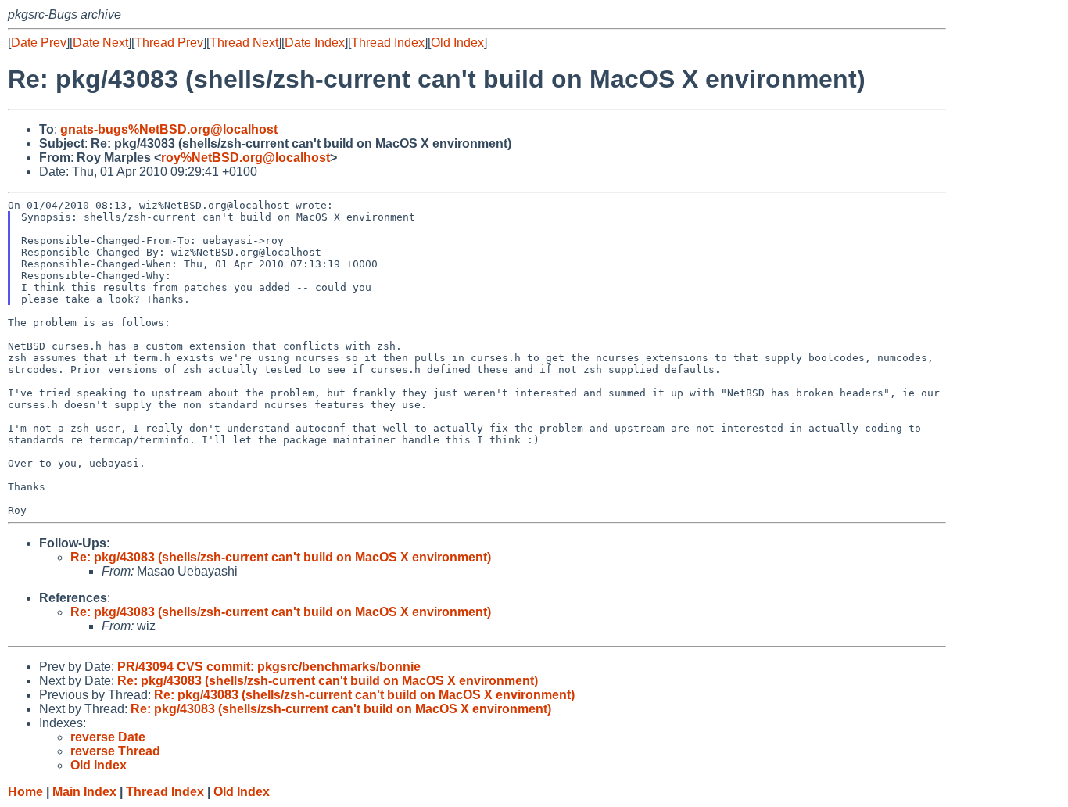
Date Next (100, 42)
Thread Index (388, 42)
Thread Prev (168, 42)
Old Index (457, 42)
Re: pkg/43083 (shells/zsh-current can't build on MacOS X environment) (280, 557)
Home (25, 791)
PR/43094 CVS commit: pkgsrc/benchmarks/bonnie (269, 666)
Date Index (315, 42)
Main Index (84, 791)
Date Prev (38, 42)
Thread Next (244, 42)
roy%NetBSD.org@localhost (245, 157)
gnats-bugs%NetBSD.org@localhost (169, 129)
